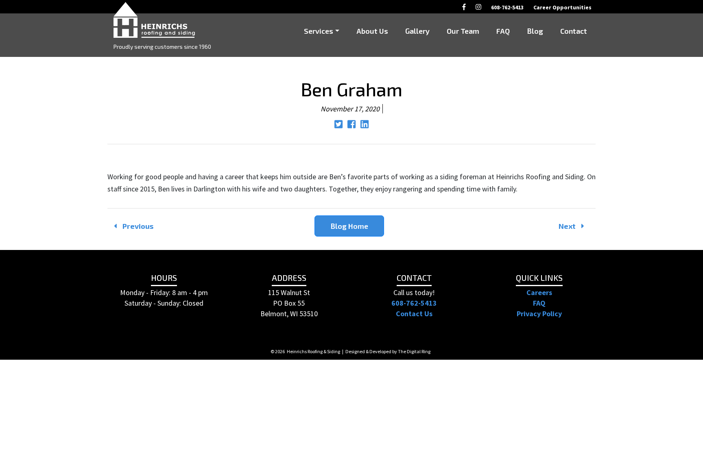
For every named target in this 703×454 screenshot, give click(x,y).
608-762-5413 (414, 303)
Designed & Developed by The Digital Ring (387, 351)
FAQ (539, 303)
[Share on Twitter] (339, 125)
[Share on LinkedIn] (364, 125)
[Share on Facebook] (352, 125)
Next (568, 226)
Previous (137, 226)
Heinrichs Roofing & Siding (313, 351)
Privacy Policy (539, 313)
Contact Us (414, 313)
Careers (539, 292)
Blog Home (349, 226)
